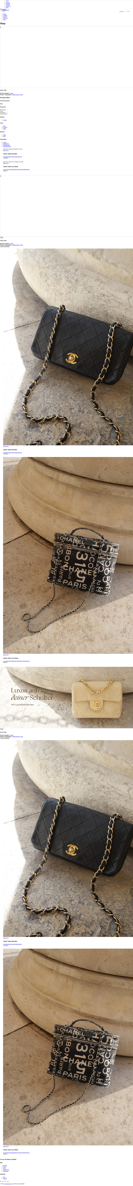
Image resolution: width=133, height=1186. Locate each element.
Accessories (6, 169)
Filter (2, 237)
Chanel (11, 93)
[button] (5, 120)
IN (0, 1181)
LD (8, 1181)
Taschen (12, 156)
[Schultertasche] (4, 114)
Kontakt (5, 1165)
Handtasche (15, 169)
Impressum (5, 1171)
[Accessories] (4, 110)
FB (3, 1181)
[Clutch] (4, 111)
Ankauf (5, 1178)
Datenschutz (6, 1169)
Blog (4, 1177)
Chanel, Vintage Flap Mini (10, 153)
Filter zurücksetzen (5, 100)
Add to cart (6, 150)
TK (5, 1181)
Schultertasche (6, 156)
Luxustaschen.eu (8, 1183)
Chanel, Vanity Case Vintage (10, 166)
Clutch (21, 94)
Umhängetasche (16, 94)
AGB (4, 1168)
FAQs (4, 1167)
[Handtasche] (4, 112)
